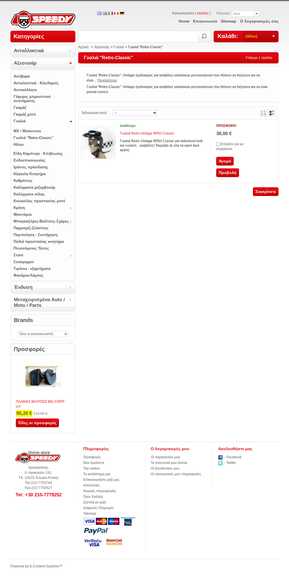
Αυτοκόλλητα (25, 90)
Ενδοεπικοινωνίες (29, 160)
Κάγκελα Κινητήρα (30, 174)
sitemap (228, 21)
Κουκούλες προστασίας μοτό (39, 201)
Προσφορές (29, 349)
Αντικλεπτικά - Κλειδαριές (36, 83)
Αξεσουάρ (25, 63)
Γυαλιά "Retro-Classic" (33, 138)
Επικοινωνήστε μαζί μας (101, 480)
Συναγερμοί (24, 262)
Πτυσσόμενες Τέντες (31, 248)
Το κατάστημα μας (97, 474)
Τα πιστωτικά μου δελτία (169, 463)
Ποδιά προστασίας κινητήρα (39, 241)
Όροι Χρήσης (93, 497)
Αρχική (83, 47)
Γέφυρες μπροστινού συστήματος (32, 98)
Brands (23, 320)
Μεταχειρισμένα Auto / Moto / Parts (39, 302)
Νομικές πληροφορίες (99, 491)
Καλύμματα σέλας (29, 194)
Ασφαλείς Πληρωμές (98, 508)
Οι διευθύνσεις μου (165, 468)
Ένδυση (23, 287)
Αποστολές (91, 485)
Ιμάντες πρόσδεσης (31, 167)
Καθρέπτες (23, 181)
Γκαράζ (20, 107)
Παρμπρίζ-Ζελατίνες (31, 228)
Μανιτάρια (23, 214)
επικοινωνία (205, 21)
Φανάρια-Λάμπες (28, 275)
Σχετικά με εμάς (94, 502)
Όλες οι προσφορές (37, 422)
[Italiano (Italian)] (110, 14)
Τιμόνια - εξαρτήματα (32, 269)
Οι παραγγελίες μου (165, 457)
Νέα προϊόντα (93, 463)
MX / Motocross (27, 131)
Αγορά (225, 161)
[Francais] (116, 14)
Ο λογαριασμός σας (259, 21)
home (184, 21)
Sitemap (89, 514)
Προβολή (228, 172)
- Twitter (230, 463)
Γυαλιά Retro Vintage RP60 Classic (147, 133)
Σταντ (18, 255)
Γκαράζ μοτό (25, 114)
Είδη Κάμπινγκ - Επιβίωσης (38, 153)
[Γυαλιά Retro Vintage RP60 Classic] (98, 141)
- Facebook (233, 457)
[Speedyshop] (43, 20)
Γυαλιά (20, 121)
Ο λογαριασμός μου (170, 448)
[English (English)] (105, 14)
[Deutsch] (122, 14)
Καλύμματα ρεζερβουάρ (34, 187)
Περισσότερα (107, 80)
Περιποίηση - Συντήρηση (36, 235)
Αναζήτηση (205, 36)
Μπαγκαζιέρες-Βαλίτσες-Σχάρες (41, 221)
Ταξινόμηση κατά (94, 113)
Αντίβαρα (22, 76)
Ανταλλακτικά (29, 50)
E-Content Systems (44, 566)
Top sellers (91, 468)
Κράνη (19, 208)
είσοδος (203, 13)
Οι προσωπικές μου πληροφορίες (176, 474)
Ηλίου (19, 144)
